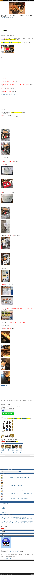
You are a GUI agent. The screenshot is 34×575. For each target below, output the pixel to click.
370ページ (26, 518)
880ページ (22, 522)
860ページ (16, 522)
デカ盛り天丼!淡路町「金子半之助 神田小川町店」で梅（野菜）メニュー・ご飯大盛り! (2, 450)
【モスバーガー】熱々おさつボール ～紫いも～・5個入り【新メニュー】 (18, 490)
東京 (12, 17)
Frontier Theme (32, 574)
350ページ (20, 518)
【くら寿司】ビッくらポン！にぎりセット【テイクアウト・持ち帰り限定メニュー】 (19, 498)
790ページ (26, 521)
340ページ (17, 518)
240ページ (18, 517)
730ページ (8, 521)
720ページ (5, 521)
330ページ (14, 518)
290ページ (2, 518)
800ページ (29, 521)
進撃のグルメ (2, 0)
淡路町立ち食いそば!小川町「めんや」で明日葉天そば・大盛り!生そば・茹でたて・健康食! (13, 450)
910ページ (31, 522)
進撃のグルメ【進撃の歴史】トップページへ (7, 558)
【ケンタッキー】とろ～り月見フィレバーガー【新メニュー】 (17, 485)
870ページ (19, 522)
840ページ (10, 522)
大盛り (10, 17)
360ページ (23, 518)
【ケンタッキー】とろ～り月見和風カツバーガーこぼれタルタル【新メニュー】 (19, 477)
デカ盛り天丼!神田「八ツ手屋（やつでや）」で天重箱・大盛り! (6, 449)
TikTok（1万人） (3, 507)
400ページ (3, 519)
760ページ (17, 521)
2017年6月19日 (3, 17)
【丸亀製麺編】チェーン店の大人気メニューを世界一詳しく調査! (9, 449)
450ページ (19, 519)
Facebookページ (3, 508)
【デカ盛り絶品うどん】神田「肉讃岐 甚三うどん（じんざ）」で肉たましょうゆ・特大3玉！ (20, 450)
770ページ (20, 521)
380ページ (29, 518)
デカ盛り (7, 17)
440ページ (16, 519)
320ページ (11, 518)
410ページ (7, 519)
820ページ (3, 522)
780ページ (23, 521)
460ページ (22, 519)
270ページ (28, 517)
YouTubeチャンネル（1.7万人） (5, 503)
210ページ (9, 517)
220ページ (12, 517)
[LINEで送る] (3, 30)
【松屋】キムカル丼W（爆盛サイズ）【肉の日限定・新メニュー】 (17, 480)
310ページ (8, 518)
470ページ (25, 519)
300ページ (5, 518)
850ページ (13, 522)
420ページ (10, 519)
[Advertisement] (17, 24)
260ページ (24, 517)
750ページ (14, 521)
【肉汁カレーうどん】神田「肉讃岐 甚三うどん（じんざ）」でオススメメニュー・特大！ (16, 450)
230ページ (15, 517)
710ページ (2, 521)
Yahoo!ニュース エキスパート (5, 512)
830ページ (7, 522)
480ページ (28, 519)
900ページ (28, 522)
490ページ (31, 519)
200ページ (6, 517)
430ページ (13, 519)
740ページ (11, 521)
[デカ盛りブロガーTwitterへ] (6, 547)
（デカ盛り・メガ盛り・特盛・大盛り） (14, 551)
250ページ (21, 517)
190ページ (3, 517)
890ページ (25, 522)
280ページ (31, 517)
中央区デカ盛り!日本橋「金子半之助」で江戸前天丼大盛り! (9, 94)
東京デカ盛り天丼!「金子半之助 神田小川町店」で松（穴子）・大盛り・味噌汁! (16, 16)
